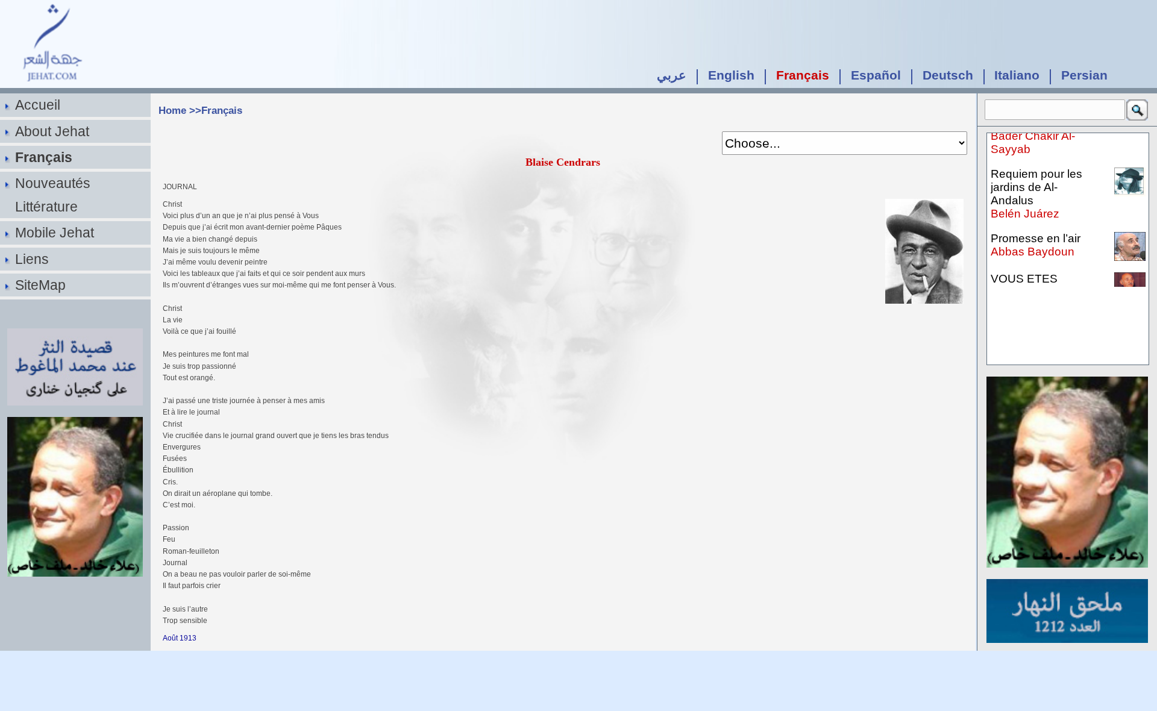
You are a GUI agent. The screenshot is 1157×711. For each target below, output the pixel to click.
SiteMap (40, 285)
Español (876, 75)
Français (802, 75)
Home (172, 110)
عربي (671, 75)
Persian (1084, 75)
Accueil (37, 105)
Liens (32, 259)
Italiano (1016, 75)
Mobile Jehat (54, 232)
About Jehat (52, 131)
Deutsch (948, 75)
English (731, 75)
